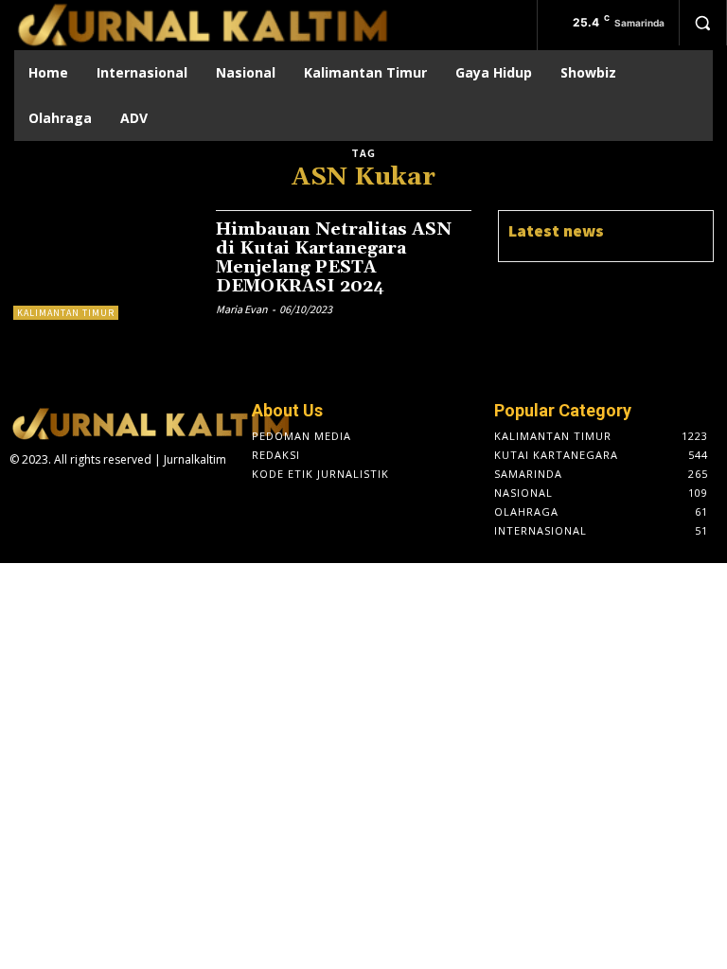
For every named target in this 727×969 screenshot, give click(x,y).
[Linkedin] (79, 496)
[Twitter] (109, 496)
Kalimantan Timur (66, 313)
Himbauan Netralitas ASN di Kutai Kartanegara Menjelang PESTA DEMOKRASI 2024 (334, 257)
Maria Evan (242, 309)
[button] (702, 22)
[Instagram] (50, 496)
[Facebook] (19, 496)
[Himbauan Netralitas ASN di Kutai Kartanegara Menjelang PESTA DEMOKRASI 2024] (105, 265)
